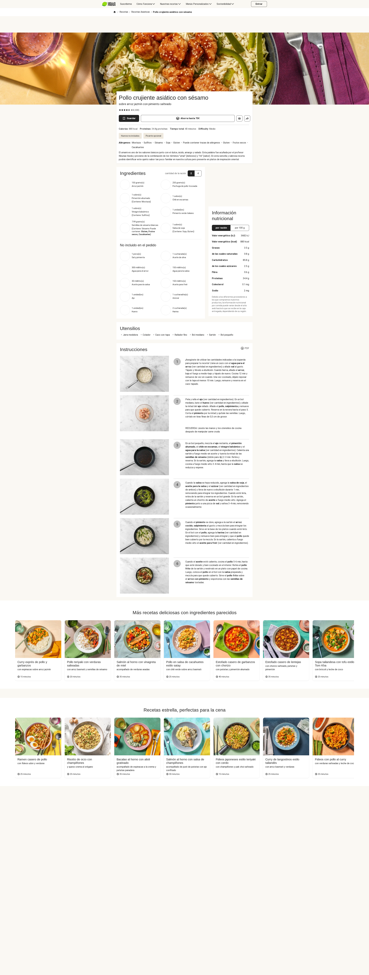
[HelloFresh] (108, 4)
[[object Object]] (239, 118)
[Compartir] (247, 118)
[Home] (114, 12)
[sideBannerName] (230, 185)
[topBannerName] (184, 24)
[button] (161, 173)
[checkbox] (120, 110)
